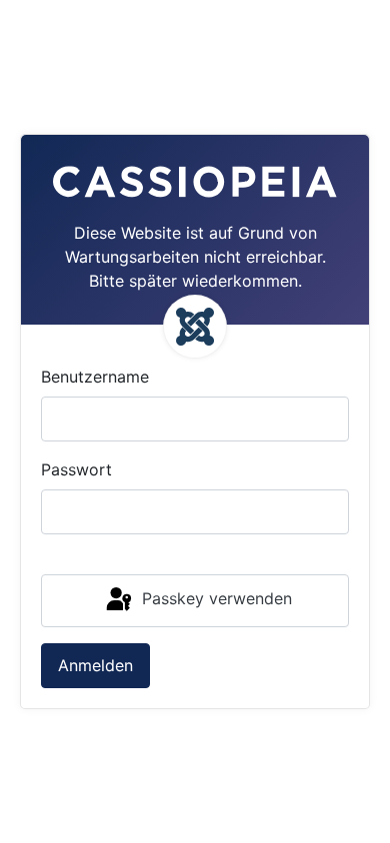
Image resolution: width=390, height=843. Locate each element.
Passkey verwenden (214, 599)
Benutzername (95, 377)
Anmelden (95, 665)
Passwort (76, 469)
